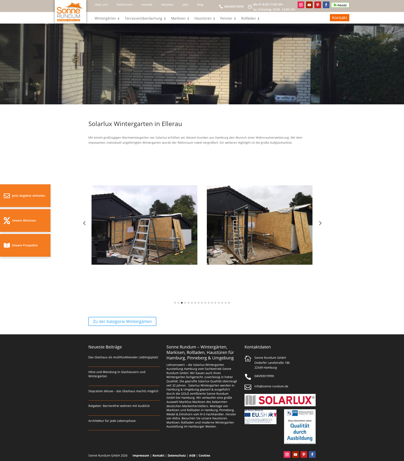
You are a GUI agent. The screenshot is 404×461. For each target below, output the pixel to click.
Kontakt (147, 5)
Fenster (226, 19)
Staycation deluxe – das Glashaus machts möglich (123, 391)
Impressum (141, 455)
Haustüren (202, 19)
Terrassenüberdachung (143, 19)
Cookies (204, 455)
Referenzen (125, 5)
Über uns (101, 5)
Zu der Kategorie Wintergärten (122, 321)
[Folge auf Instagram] (301, 4)
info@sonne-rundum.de (271, 386)
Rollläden (248, 19)
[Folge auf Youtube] (309, 4)
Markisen (178, 19)
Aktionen (167, 5)
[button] (25, 195)
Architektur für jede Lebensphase (112, 421)
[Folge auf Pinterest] (317, 4)
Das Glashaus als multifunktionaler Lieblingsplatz (123, 357)
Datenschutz (177, 455)
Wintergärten (105, 19)
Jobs (185, 5)
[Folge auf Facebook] (326, 4)
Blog (200, 5)
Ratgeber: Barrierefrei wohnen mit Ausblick (119, 406)
